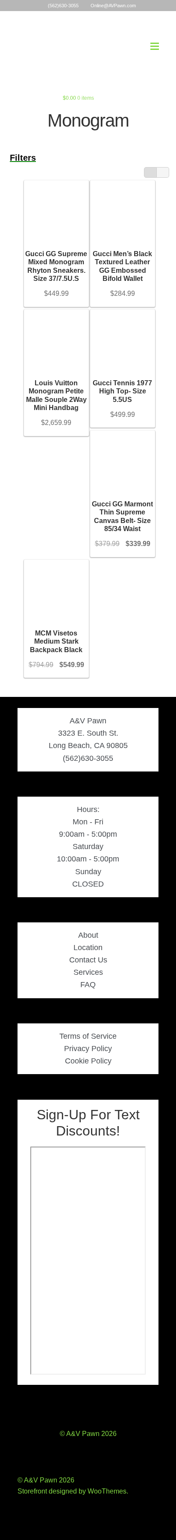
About (88, 935)
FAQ (88, 984)
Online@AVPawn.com (113, 5)
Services (88, 972)
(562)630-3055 (63, 5)
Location (88, 947)
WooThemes (107, 1491)
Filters (23, 157)
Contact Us (88, 960)
